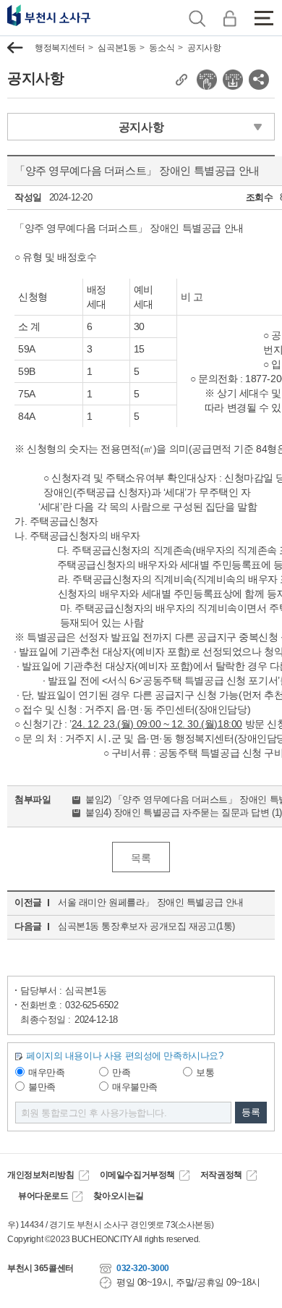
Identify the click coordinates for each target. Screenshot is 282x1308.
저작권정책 (221, 1175)
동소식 (161, 48)
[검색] (197, 18)
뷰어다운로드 (43, 1196)
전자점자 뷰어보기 (207, 79)
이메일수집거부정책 (137, 1175)
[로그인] (229, 18)
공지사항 (204, 48)
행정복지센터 (60, 48)
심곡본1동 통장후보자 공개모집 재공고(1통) (146, 926)
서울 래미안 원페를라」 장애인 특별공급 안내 (151, 902)
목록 (140, 858)
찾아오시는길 (118, 1196)
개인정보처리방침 (40, 1175)
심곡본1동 (117, 48)
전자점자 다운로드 (233, 79)
